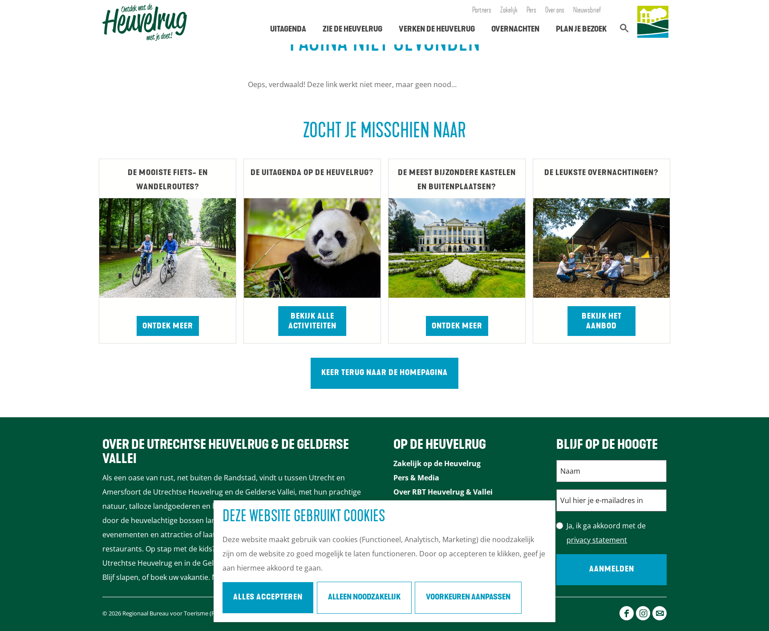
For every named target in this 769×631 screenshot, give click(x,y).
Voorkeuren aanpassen (468, 598)
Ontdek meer (167, 327)
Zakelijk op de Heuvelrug (437, 463)
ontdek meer (457, 327)
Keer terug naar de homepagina (384, 373)
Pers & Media (416, 477)
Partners (481, 11)
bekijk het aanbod (602, 322)
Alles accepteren (268, 598)
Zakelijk (509, 11)
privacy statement (597, 540)
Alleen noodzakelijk (364, 598)
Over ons (554, 11)
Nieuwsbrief (587, 11)
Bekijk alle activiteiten (312, 322)
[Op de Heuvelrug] (652, 22)
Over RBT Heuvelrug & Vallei (443, 491)
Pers (531, 11)
